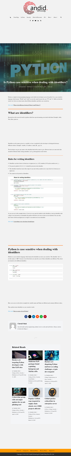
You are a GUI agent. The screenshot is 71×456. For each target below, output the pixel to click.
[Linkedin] (38, 21)
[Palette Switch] (10, 17)
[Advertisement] (35, 33)
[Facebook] (30, 21)
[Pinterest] (45, 316)
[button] (51, 17)
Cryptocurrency (51, 377)
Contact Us (25, 450)
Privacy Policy (43, 450)
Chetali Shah (23, 86)
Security (29, 17)
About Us (18, 450)
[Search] (61, 17)
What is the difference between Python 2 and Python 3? (26, 105)
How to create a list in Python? (20, 311)
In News (23, 17)
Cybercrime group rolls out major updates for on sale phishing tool (18, 401)
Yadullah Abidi (16, 371)
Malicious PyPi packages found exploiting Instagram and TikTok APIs (33, 366)
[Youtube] (35, 21)
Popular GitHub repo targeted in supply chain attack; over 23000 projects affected (34, 403)
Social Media (31, 379)
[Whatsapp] (41, 316)
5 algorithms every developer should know (23, 221)
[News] (41, 21)
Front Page (16, 17)
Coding (13, 373)
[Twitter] (33, 21)
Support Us (52, 450)
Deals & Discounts (37, 17)
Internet (38, 414)
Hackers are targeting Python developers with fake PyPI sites (18, 363)
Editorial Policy (34, 450)
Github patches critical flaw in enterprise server (51, 401)
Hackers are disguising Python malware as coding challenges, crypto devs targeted (51, 366)
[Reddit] (37, 316)
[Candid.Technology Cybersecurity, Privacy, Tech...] (35, 7)
